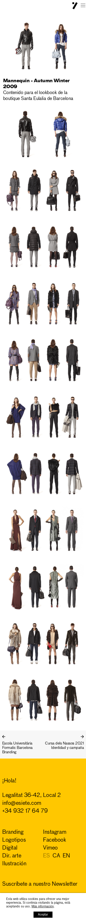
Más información (43, 906)
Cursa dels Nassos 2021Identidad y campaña (64, 746)
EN (66, 856)
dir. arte (11, 856)
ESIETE (75, 5)
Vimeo (50, 848)
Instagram (54, 832)
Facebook (54, 840)
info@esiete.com (21, 803)
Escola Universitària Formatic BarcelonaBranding (17, 748)
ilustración (14, 864)
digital (9, 848)
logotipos (14, 840)
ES (46, 856)
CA (56, 856)
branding (13, 832)
